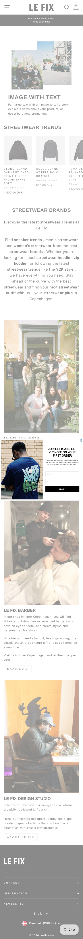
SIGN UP (62, 489)
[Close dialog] (81, 440)
